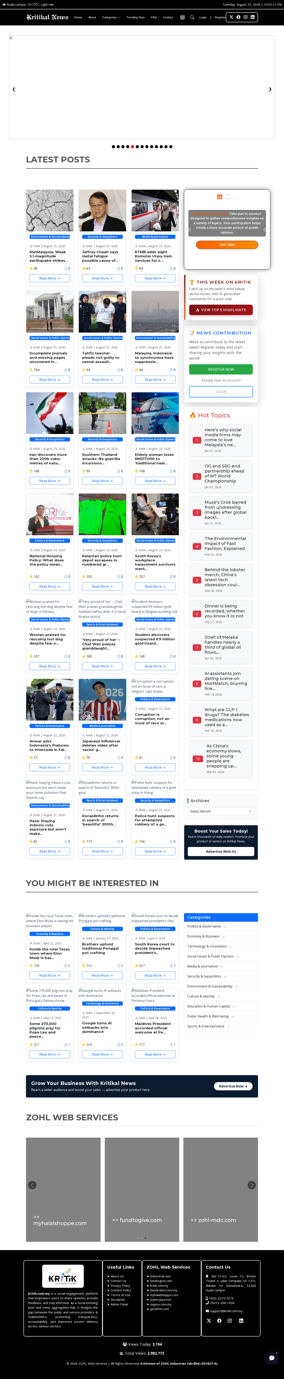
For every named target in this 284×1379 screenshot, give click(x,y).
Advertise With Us (221, 851)
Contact (168, 17)
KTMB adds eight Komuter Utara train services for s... (153, 256)
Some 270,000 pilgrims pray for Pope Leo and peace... (45, 1030)
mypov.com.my (161, 1304)
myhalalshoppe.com (164, 1295)
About (92, 17)
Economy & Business (203, 936)
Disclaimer (118, 1299)
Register (220, 17)
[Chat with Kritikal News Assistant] (271, 1358)
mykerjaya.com (161, 1299)
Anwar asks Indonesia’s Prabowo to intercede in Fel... (49, 745)
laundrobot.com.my (163, 1290)
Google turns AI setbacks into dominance (97, 1027)
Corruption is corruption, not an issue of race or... (152, 718)
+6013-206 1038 (222, 1303)
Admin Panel (119, 1304)
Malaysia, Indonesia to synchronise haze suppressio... (154, 357)
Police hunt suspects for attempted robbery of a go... (155, 820)
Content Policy (121, 1290)
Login (203, 17)
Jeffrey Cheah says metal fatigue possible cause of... (100, 256)
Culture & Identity (201, 996)
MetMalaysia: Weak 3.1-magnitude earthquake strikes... (49, 256)
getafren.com (159, 1309)
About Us (117, 1276)
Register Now (221, 369)
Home (78, 17)
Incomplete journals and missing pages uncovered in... (48, 357)
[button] (252, 1185)
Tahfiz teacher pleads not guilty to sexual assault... (100, 357)
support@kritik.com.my (226, 1311)
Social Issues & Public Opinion (211, 956)
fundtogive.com (161, 1281)
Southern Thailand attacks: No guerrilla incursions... (101, 459)
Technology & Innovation (207, 946)
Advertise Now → (233, 1086)
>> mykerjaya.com (137, 1220)
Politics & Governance (204, 926)
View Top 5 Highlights (223, 309)
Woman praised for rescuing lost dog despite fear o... (48, 639)
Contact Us (118, 1281)
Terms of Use (121, 1295)
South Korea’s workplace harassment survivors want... (155, 562)
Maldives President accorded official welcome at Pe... (153, 1028)
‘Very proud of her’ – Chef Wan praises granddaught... (101, 644)
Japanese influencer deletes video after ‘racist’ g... (101, 745)
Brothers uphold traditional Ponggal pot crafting (100, 948)
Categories (109, 17)
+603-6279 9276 (221, 1298)
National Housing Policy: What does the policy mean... (47, 560)
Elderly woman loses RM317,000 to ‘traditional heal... (154, 459)
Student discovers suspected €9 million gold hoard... (155, 639)
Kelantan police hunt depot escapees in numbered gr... (102, 560)
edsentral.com (160, 1276)
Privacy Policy (120, 1285)
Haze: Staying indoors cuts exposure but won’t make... (48, 827)
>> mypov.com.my (58, 1220)
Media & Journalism (203, 966)
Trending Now (135, 17)
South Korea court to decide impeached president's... (155, 948)
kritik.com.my (159, 1285)
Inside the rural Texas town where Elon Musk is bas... (50, 953)
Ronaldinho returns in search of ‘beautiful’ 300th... (100, 820)
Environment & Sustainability (210, 986)
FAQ (154, 17)
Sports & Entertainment (206, 1026)
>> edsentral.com (214, 1220)
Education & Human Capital (209, 1006)
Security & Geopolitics (204, 976)
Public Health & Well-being (208, 1016)
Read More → (49, 278)
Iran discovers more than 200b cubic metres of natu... (48, 459)
